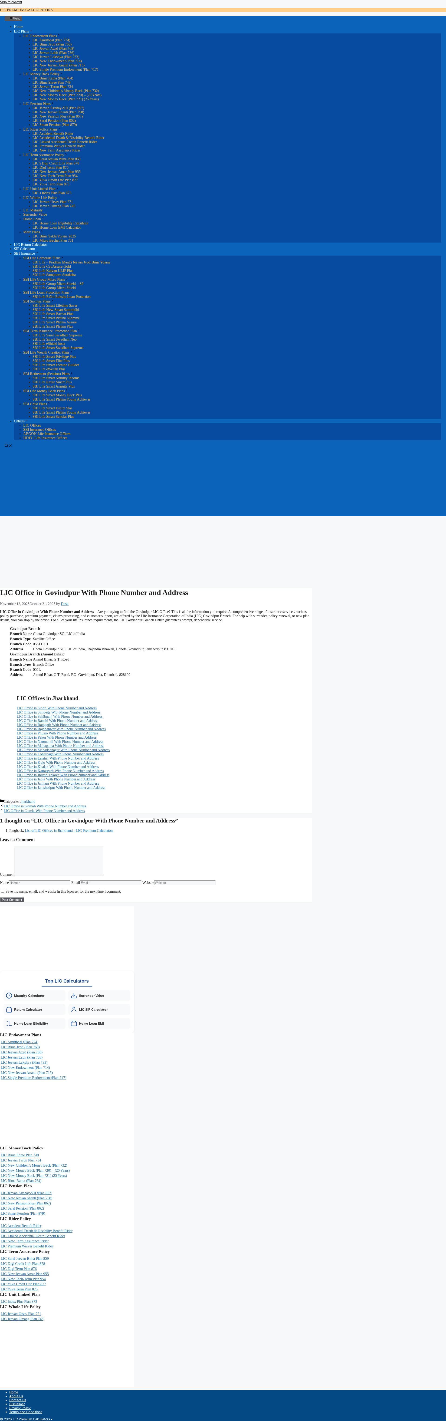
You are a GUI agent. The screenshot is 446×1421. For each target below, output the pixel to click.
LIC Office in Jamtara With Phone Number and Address (58, 783)
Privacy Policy (20, 1408)
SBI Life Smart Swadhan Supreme (58, 348)
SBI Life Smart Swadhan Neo (55, 339)
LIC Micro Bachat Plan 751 (53, 240)
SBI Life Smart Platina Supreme (56, 318)
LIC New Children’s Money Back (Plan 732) (66, 91)
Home (18, 27)
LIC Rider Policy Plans (40, 129)
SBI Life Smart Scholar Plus (53, 416)
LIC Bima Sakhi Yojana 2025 (54, 236)
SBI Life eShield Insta (49, 343)
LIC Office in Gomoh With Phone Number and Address (45, 806)
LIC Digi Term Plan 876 (51, 167)
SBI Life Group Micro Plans (44, 279)
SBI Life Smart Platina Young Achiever (61, 399)
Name (4, 883)
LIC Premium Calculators (26, 10)
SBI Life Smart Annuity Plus (54, 386)
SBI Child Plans (35, 404)
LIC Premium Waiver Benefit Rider (59, 146)
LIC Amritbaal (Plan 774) (51, 40)
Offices (19, 421)
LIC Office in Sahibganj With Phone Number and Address (59, 716)
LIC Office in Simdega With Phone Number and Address (59, 712)
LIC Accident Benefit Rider (53, 133)
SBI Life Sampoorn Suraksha (54, 275)
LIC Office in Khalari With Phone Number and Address (58, 767)
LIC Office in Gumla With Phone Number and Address (44, 811)
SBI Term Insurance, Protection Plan (50, 331)
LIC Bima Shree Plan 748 (52, 82)
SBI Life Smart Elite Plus (51, 361)
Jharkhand (27, 801)
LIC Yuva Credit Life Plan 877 (55, 180)
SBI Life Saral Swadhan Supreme (57, 335)
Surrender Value (35, 214)
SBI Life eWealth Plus (49, 369)
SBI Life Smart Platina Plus (53, 326)
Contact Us (17, 1400)
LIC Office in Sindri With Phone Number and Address (57, 708)
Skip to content (11, 2)
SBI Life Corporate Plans (41, 258)
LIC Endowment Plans (40, 36)
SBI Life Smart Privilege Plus (54, 357)
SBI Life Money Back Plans (44, 391)
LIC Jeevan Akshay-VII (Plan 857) (58, 108)
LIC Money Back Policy (41, 74)
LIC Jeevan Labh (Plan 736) (53, 53)
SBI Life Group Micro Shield (54, 288)
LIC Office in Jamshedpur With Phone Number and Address (61, 787)
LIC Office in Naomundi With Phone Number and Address (60, 741)
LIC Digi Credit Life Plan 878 (23, 1264)
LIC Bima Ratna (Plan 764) (53, 78)
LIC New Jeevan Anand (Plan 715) (59, 65)
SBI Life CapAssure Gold (52, 266)
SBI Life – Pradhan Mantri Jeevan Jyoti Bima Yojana (71, 262)
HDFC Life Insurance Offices (45, 438)
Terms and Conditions (25, 1412)
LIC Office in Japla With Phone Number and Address (56, 779)
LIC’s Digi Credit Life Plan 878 (56, 163)
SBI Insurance (24, 253)
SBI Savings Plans (36, 301)
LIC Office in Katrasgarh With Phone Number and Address (60, 771)
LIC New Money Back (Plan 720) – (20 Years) (67, 95)
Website (148, 883)
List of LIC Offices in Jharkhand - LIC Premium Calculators (69, 830)
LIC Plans (21, 31)
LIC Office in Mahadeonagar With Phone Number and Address (63, 750)
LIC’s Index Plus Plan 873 (52, 193)
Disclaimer (17, 1404)
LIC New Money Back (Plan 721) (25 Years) (66, 99)
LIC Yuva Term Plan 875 (51, 184)
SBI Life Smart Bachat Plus (53, 314)
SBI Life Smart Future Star (52, 408)
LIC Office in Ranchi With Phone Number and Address (57, 721)
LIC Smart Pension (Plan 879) (55, 125)
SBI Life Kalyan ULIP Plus (53, 271)
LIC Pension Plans (37, 104)
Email (75, 883)
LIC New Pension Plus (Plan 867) (58, 116)
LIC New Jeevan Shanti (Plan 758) (58, 112)
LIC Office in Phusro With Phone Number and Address (57, 733)
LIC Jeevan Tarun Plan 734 (53, 87)
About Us (16, 1396)
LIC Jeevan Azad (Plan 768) (53, 48)
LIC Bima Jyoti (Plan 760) (52, 44)
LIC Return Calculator (30, 245)
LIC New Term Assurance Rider (56, 150)
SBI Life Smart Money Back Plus (57, 395)
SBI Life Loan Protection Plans (46, 292)
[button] (8, 446)
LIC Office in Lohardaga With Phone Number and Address (60, 754)
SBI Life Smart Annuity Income (56, 378)
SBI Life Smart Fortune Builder (56, 365)
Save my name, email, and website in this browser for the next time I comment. (63, 891)
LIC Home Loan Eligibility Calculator (61, 223)
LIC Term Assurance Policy (43, 155)
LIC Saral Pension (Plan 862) (54, 120)
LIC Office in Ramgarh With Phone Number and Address (59, 725)
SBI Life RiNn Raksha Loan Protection (62, 297)
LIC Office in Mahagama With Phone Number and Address (60, 746)
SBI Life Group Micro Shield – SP (58, 284)
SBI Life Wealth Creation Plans (46, 352)
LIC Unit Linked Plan (39, 189)
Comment (7, 874)
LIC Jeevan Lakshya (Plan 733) (56, 57)
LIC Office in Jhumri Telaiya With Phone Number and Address (63, 775)
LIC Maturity (33, 210)
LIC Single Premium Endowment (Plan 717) (65, 69)
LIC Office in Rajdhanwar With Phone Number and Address (61, 729)
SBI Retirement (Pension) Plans (46, 374)
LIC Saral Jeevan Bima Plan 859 (57, 159)
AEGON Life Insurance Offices (46, 434)
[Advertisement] (223, 483)
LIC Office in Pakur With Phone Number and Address (56, 737)
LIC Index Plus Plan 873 (19, 1301)
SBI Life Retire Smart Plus (52, 382)
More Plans (31, 232)
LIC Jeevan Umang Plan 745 (54, 206)
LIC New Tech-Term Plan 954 (55, 176)
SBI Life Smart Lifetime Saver (55, 305)
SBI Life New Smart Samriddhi (56, 310)
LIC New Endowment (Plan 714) (57, 61)
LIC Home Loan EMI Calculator (57, 227)
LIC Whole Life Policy (40, 198)
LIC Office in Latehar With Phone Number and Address (58, 758)
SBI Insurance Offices (39, 429)
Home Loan (32, 219)
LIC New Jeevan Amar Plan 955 (57, 172)
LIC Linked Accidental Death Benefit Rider (65, 142)
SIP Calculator (24, 249)
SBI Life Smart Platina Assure (55, 322)
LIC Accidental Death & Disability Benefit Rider (68, 138)
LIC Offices (32, 425)
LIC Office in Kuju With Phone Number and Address (56, 762)
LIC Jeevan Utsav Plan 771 (53, 202)
